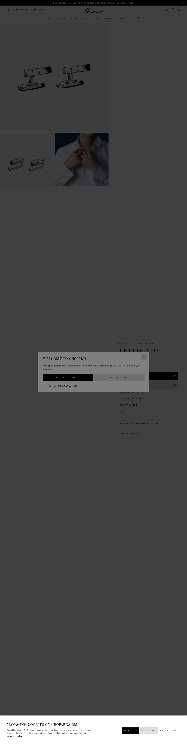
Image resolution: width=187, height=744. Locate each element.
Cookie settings (168, 731)
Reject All (149, 731)
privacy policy (16, 735)
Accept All (130, 731)
